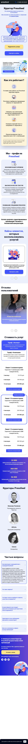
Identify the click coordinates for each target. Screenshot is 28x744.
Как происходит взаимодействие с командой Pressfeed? (11, 565)
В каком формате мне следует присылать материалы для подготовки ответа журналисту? (12, 609)
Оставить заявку (10, 652)
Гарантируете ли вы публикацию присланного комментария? (10, 619)
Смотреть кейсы (14, 53)
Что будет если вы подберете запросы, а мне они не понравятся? (12, 598)
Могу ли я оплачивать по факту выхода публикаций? (10, 629)
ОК (25, 741)
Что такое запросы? (7, 589)
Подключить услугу (14, 46)
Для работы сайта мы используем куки (12, 741)
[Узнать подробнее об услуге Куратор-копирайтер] (14, 67)
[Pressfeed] (5, 2)
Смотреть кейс (14, 272)
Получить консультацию (14, 389)
